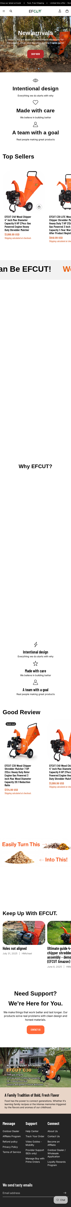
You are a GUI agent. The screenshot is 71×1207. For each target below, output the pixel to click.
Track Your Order (35, 1136)
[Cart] (67, 11)
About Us (53, 1131)
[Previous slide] (5, 44)
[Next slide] (66, 44)
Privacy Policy (10, 1146)
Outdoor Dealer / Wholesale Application (57, 1153)
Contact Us (35, 1029)
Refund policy (10, 1141)
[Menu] (4, 11)
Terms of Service (12, 1152)
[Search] (11, 11)
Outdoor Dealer (11, 1131)
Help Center (32, 1131)
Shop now (35, 54)
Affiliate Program (12, 1136)
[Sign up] (64, 1192)
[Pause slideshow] (27, 68)
